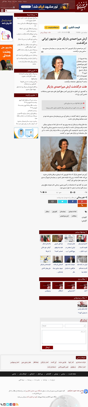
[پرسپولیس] (45, 285)
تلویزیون (54, 211)
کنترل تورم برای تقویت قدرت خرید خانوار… (82, 247)
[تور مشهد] (44, 10)
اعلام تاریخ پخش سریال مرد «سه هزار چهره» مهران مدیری (26, 88)
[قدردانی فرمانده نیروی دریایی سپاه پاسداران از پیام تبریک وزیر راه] (57, 259)
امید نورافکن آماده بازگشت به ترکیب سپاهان (26, 35)
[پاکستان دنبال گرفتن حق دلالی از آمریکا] (45, 238)
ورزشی (56, 374)
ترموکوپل (73, 367)
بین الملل (40, 374)
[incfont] (74, 192)
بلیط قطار (35, 362)
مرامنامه (20, 1)
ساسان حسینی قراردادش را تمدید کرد (26, 55)
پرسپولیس (48, 291)
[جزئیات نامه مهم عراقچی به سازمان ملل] (69, 259)
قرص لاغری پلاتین (63, 367)
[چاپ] (46, 192)
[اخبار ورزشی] (69, 285)
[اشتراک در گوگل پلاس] (82, 201)
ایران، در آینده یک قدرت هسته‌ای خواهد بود (82, 268)
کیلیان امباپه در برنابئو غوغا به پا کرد (26, 58)
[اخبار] (82, 285)
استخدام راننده (51, 367)
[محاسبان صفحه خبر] (6, 41)
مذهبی (14, 374)
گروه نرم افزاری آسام (31, 397)
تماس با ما (14, 1)
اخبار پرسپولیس (14, 362)
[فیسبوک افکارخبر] (11, 404)
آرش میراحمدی (64, 216)
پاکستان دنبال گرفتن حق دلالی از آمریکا (46, 247)
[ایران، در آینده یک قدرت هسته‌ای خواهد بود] (82, 259)
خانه (49, 32)
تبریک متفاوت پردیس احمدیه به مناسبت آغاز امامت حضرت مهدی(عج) (28, 76)
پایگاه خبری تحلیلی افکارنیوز (33, 391)
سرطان (47, 211)
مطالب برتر (81, 279)
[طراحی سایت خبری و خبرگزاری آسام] (86, 391)
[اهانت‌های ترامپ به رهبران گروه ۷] (82, 304)
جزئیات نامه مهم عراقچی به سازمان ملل (70, 268)
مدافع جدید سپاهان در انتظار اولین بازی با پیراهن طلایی (26, 45)
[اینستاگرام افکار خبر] (4, 404)
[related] (42, 52)
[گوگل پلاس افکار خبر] (14, 404)
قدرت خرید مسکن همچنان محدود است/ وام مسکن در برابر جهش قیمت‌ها (26, 122)
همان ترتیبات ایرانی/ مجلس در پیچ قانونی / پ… (70, 247)
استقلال (60, 291)
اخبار (85, 291)
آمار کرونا (71, 362)
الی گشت (53, 362)
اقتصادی (48, 374)
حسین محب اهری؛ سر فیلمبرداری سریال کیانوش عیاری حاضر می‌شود (64, 108)
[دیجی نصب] (6, 70)
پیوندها (9, 1)
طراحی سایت (62, 362)
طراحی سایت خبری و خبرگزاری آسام (75, 392)
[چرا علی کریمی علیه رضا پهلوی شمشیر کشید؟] (57, 238)
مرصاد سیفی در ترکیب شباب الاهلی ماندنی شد (26, 51)
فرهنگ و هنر (43, 32)
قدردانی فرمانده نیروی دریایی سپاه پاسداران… (58, 268)
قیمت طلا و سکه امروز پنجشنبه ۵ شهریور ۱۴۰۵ (27, 106)
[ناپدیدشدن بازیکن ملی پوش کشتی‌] (45, 259)
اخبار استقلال (82, 367)
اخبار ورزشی (71, 291)
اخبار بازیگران (45, 362)
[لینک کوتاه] (41, 192)
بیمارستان (62, 211)
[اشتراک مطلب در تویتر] (62, 201)
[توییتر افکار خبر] (7, 404)
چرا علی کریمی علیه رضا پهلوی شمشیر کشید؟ (58, 247)
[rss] (17, 404)
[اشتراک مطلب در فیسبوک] (72, 201)
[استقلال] (57, 285)
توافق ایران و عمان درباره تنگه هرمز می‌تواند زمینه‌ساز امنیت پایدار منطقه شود (27, 116)
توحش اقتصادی (32, 110)
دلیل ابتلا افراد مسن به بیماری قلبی (73, 103)
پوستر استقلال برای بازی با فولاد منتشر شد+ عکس (27, 29)
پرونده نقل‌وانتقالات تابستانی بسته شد (27, 24)
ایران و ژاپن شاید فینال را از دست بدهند (27, 62)
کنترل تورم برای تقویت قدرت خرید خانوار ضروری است (26, 19)
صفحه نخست (72, 374)
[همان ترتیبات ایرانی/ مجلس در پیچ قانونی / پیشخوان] (69, 238)
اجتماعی (32, 374)
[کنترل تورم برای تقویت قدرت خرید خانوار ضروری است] (82, 238)
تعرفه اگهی (4, 1)
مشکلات (74, 216)
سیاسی (63, 374)
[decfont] (71, 192)
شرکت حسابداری (81, 362)
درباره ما (25, 1)
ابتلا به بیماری (72, 211)
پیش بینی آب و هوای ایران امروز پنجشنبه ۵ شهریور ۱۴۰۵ (28, 101)
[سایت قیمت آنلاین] (63, 27)
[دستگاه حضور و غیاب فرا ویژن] (26, 138)
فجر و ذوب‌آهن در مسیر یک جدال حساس (27, 40)
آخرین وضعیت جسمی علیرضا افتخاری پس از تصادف (28, 82)
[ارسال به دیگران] (43, 192)
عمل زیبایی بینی (26, 362)
